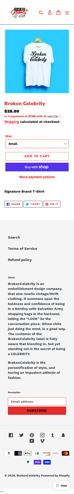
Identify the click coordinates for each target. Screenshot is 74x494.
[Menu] (67, 12)
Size (8, 136)
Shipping (11, 122)
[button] (37, 116)
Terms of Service (22, 248)
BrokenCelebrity (28, 475)
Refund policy (20, 260)
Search (14, 237)
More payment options (37, 177)
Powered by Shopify (55, 475)
